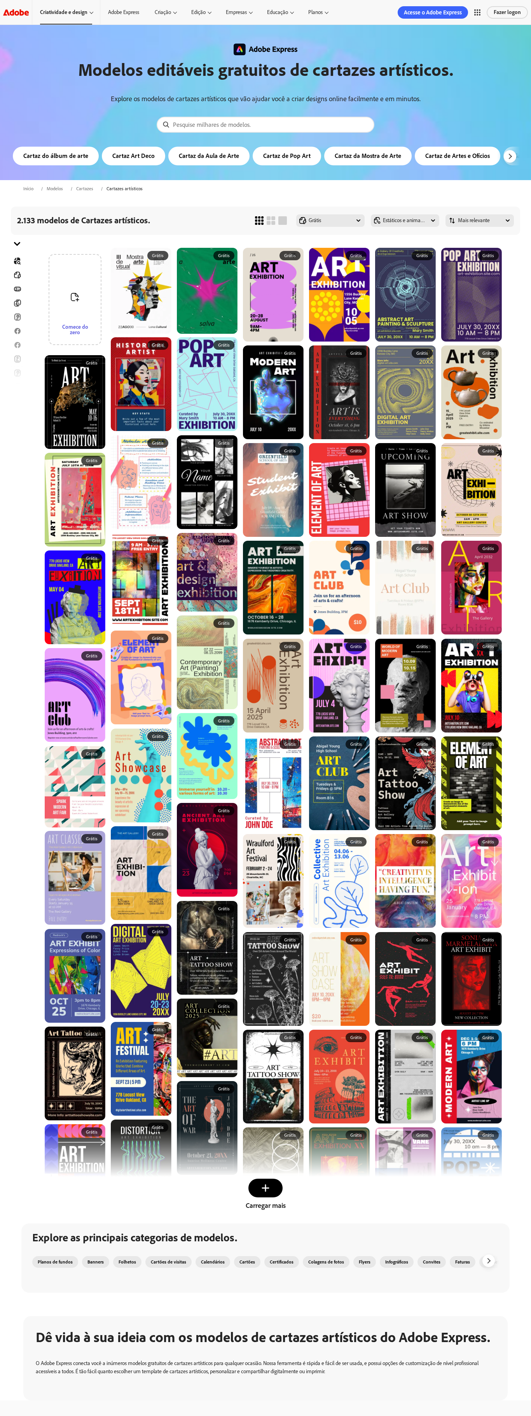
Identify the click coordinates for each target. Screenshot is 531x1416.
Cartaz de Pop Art (287, 155)
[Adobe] (16, 12)
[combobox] (265, 125)
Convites (17, 401)
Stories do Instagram (17, 387)
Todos (17, 275)
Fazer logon (507, 12)
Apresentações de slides (17, 443)
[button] (477, 12)
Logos (17, 415)
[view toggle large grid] (282, 220)
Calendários (213, 1262)
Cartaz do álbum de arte (55, 155)
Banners (17, 289)
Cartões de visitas (168, 1262)
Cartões (17, 317)
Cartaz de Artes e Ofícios (457, 155)
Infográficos (396, 1262)
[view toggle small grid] (259, 220)
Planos (315, 12)
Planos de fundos (55, 1262)
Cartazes (84, 188)
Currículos (17, 457)
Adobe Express (123, 12)
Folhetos (17, 303)
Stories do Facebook (17, 345)
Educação (277, 12)
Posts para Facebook (17, 331)
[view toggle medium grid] (271, 220)
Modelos (55, 188)
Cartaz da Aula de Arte (209, 155)
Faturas (462, 1262)
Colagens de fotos (326, 1262)
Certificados (281, 1262)
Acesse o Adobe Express (433, 12)
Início (28, 188)
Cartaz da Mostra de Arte (368, 155)
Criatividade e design (63, 12)
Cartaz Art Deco (133, 155)
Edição (198, 12)
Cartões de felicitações (17, 373)
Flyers (17, 359)
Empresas (236, 12)
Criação (163, 12)
